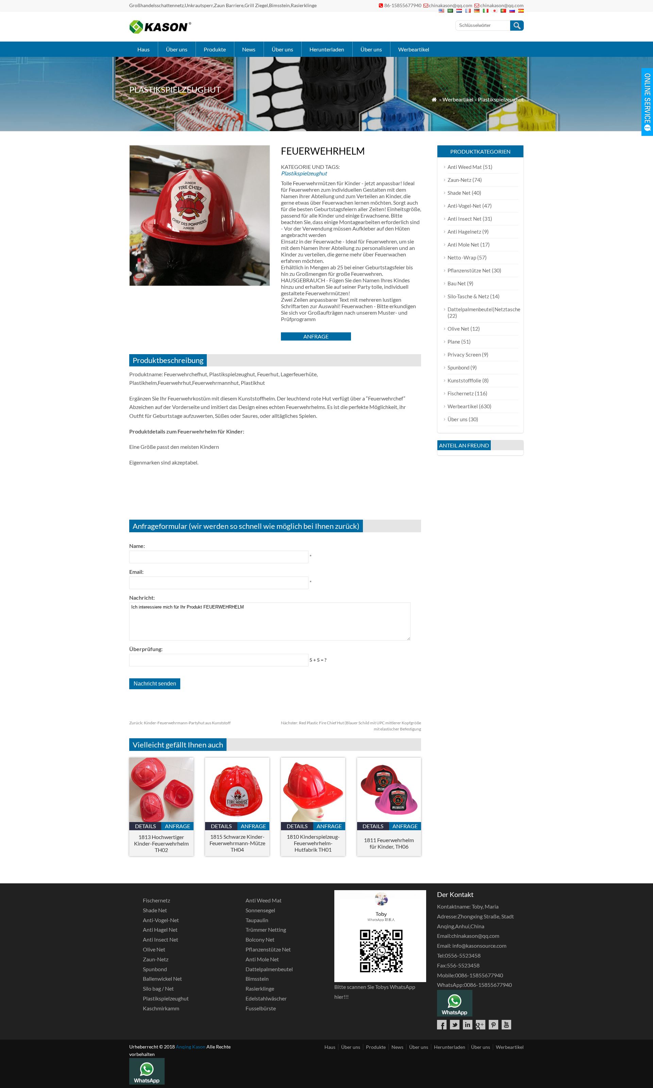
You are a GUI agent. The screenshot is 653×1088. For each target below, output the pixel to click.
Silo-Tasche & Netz (468, 296)
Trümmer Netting (266, 929)
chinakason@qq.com (450, 5)
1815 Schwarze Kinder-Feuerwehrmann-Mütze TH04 (237, 843)
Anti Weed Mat (465, 167)
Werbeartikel (413, 49)
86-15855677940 (402, 5)
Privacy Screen (464, 354)
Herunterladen (326, 49)
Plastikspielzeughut (501, 99)
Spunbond (458, 367)
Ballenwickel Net (162, 978)
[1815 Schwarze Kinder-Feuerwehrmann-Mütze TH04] (237, 820)
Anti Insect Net (465, 219)
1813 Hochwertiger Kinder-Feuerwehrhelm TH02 (161, 843)
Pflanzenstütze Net (469, 270)
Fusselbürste (261, 1008)
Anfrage (316, 336)
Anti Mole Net (463, 244)
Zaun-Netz (459, 180)
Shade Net (459, 193)
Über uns (176, 49)
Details (145, 826)
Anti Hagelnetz (464, 231)
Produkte (215, 49)
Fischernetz (461, 393)
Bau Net (457, 283)
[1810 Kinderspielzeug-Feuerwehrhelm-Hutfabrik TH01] (313, 820)
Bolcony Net (260, 939)
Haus (143, 49)
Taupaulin (257, 920)
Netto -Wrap (462, 257)
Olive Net (458, 329)
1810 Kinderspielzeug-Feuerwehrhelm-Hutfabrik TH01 (313, 843)
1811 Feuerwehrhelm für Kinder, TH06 (389, 843)
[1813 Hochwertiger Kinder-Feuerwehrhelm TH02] (161, 820)
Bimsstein (257, 978)
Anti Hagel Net (160, 929)
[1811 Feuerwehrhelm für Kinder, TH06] (389, 820)
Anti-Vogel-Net (464, 206)
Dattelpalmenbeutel (269, 969)
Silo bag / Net (158, 988)
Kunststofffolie (464, 380)
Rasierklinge (260, 988)
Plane (454, 341)
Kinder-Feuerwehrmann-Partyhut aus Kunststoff (180, 722)
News (248, 49)
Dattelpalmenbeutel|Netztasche (484, 309)
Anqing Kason (190, 1047)
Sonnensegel (260, 910)
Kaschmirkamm (161, 1008)
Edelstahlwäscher (266, 998)
